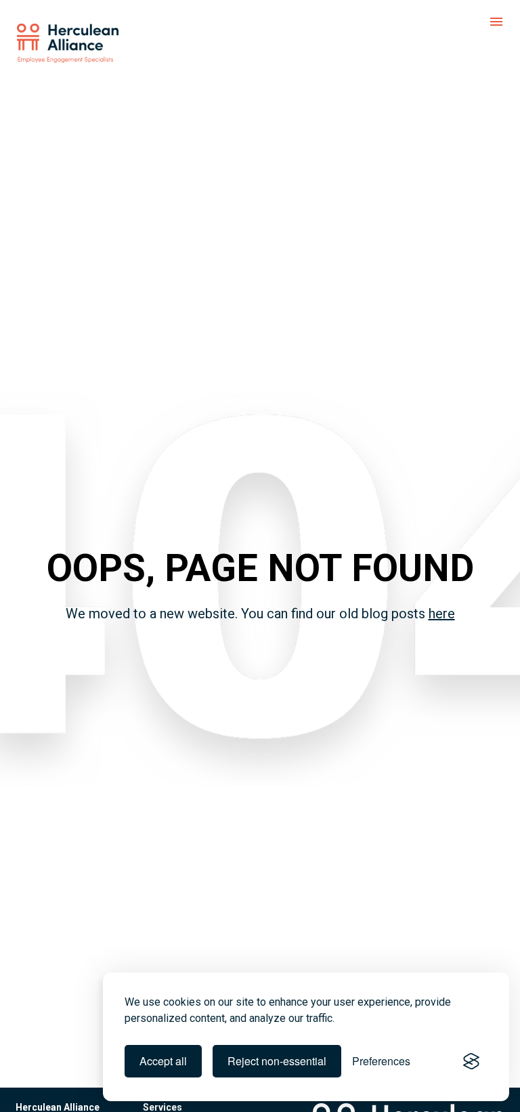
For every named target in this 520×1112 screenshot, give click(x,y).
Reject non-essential (277, 1061)
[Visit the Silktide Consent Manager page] (471, 1061)
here (442, 613)
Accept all (163, 1061)
